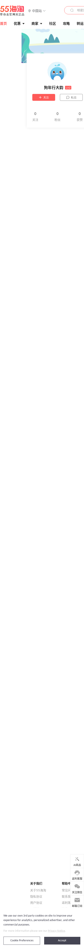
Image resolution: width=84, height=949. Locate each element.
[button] (37, 10)
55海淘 (12, 11)
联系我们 (68, 896)
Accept (62, 940)
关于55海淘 (38, 890)
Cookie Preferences (21, 940)
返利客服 (68, 902)
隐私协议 (36, 896)
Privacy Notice (56, 931)
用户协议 (36, 902)
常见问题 (68, 890)
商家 (34, 23)
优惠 (17, 23)
